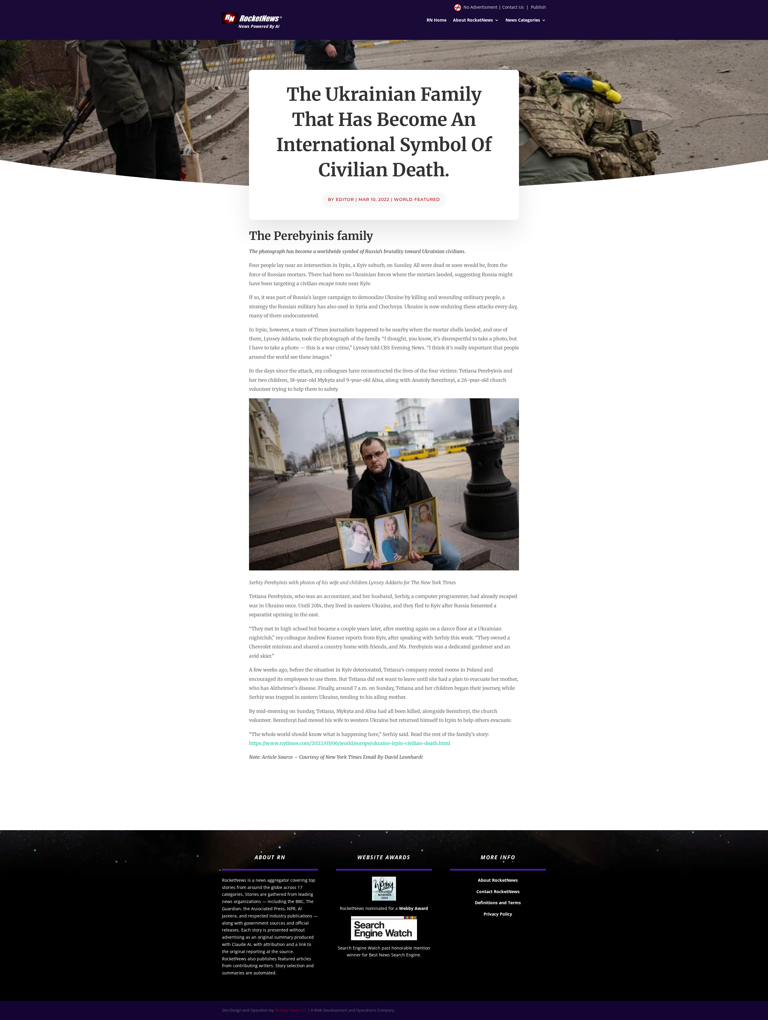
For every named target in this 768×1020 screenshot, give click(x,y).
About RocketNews (473, 20)
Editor (345, 199)
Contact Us (513, 7)
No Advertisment (480, 7)
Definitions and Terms (498, 902)
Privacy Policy (498, 914)
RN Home (436, 20)
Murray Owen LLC (291, 1010)
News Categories (523, 20)
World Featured (417, 199)
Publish (538, 7)
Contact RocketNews (498, 891)
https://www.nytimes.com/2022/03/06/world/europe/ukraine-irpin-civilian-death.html (349, 743)
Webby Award (413, 908)
